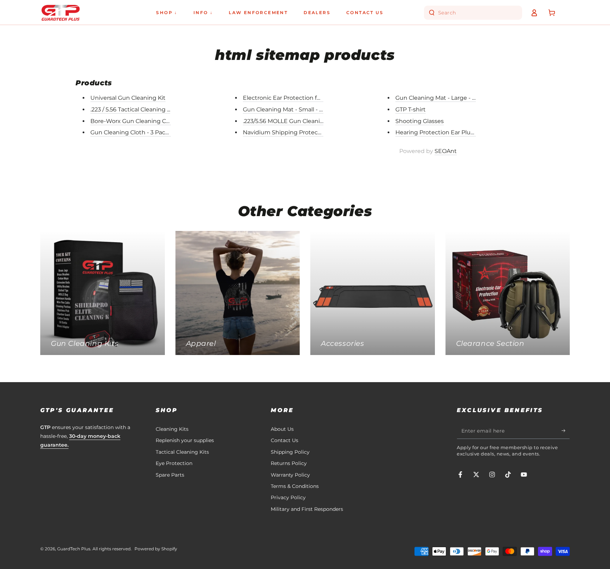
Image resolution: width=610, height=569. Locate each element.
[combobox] (474, 13)
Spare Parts (170, 475)
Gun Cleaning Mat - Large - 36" (438, 97)
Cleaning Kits (172, 429)
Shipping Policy (290, 452)
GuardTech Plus (73, 548)
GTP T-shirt (410, 109)
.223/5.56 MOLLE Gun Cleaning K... (289, 121)
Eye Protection (174, 463)
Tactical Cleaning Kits (182, 452)
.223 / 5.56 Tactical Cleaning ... (130, 109)
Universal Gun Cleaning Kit (128, 97)
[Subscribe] (566, 431)
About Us (282, 429)
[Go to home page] (60, 12)
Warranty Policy (290, 475)
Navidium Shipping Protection (286, 132)
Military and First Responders (307, 509)
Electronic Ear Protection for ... (285, 97)
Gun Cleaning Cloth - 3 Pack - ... (133, 132)
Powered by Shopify (155, 548)
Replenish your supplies (185, 440)
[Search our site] (432, 13)
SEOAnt (446, 151)
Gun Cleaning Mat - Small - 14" (285, 109)
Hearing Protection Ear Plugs (436, 132)
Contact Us (284, 440)
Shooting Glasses (419, 121)
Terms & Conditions (295, 486)
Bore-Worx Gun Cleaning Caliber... (137, 121)
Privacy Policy (288, 497)
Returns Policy (289, 463)
